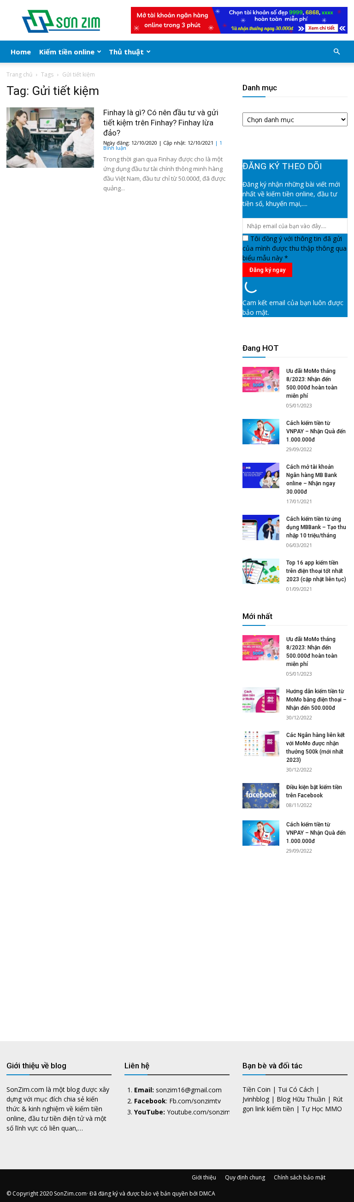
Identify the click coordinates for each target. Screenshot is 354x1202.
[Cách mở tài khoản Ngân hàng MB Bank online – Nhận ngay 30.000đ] (260, 475)
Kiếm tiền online (66, 51)
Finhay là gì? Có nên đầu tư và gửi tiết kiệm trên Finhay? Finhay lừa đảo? (160, 122)
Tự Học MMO (321, 1108)
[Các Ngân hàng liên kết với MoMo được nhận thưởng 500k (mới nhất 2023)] (260, 743)
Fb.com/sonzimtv (195, 1100)
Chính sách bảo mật (299, 1177)
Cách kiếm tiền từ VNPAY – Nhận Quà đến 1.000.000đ (316, 431)
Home (21, 51)
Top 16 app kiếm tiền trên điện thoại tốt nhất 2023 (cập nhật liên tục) (316, 571)
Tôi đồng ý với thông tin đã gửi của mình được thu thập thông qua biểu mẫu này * (294, 248)
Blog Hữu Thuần (301, 1099)
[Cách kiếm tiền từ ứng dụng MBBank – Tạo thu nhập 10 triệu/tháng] (260, 527)
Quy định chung (245, 1177)
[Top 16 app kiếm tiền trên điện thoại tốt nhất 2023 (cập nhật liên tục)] (260, 571)
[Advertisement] (295, 940)
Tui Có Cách (296, 1089)
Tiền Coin (256, 1089)
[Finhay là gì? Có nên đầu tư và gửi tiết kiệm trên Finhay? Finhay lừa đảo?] (50, 137)
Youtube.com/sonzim (198, 1112)
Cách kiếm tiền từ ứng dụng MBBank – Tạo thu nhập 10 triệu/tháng (316, 527)
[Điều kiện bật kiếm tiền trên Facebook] (260, 795)
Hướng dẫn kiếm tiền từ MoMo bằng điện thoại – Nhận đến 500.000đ (316, 699)
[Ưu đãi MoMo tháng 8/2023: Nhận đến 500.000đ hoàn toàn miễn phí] (260, 379)
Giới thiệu (204, 1177)
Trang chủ (19, 74)
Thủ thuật (126, 51)
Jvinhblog (255, 1099)
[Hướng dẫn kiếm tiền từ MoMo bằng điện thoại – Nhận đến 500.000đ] (260, 700)
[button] (336, 51)
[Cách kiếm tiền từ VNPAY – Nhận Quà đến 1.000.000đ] (260, 431)
